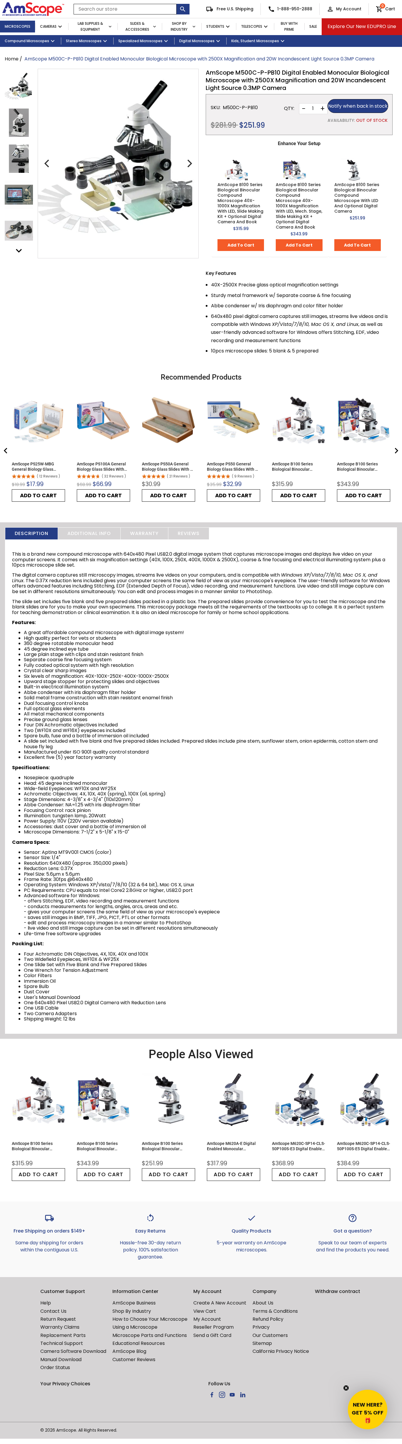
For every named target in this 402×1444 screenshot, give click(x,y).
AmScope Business (134, 1302)
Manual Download (61, 1359)
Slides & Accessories (137, 26)
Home (12, 58)
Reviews (189, 533)
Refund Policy (268, 1319)
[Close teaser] (346, 1388)
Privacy (261, 1327)
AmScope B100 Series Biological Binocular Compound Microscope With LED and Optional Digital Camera (356, 198)
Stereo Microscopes (84, 40)
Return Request (58, 1319)
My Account (348, 9)
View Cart (204, 1311)
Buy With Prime (289, 26)
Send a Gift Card (212, 1335)
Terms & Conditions (275, 1311)
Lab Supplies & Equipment (90, 26)
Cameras (48, 26)
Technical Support (61, 1343)
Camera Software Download (73, 1351)
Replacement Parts (63, 1335)
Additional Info (89, 533)
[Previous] (47, 163)
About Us (263, 1302)
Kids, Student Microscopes (255, 40)
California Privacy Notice (281, 1351)
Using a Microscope (134, 1327)
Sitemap (262, 1343)
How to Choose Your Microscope (149, 1319)
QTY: (289, 108)
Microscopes (17, 26)
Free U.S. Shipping (234, 9)
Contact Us (53, 1311)
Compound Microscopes (27, 40)
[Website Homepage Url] (33, 9)
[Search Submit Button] (183, 9)
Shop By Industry (179, 26)
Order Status (55, 1367)
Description (31, 533)
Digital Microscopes (197, 40)
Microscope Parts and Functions (149, 1335)
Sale (313, 26)
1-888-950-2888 (294, 9)
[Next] (188, 163)
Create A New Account (219, 1302)
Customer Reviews (133, 1359)
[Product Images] (19, 87)
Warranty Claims (59, 1327)
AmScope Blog (129, 1351)
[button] (367, 1409)
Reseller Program (213, 1327)
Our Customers (270, 1335)
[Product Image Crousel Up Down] (19, 250)
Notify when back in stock (358, 106)
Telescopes (251, 26)
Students (215, 26)
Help (45, 1302)
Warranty (144, 533)
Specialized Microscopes (140, 40)
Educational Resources (138, 1343)
